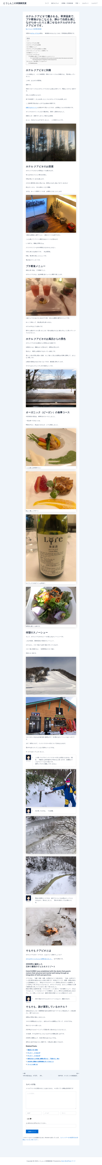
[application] (79, 3)
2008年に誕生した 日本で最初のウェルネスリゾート (42, 56)
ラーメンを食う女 (32, 1064)
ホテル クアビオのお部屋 (34, 45)
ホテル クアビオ (35, 33)
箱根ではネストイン (31, 107)
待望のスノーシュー (33, 52)
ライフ (47, 3)
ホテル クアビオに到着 (33, 43)
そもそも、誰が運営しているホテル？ (37, 61)
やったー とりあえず (33, 1053)
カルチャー (85, 3)
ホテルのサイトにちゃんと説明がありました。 (39, 959)
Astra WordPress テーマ (68, 1161)
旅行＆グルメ (55, 3)
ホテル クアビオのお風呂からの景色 (37, 48)
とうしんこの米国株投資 (14, 3)
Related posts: (33, 63)
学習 (77, 3)
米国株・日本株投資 (67, 3)
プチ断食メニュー (32, 47)
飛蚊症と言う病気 (32, 1050)
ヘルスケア (94, 3)
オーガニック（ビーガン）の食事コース (38, 50)
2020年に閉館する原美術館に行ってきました (40, 1061)
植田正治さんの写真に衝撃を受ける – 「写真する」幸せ (43, 1058)
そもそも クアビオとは (33, 54)
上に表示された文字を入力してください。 (36, 1123)
